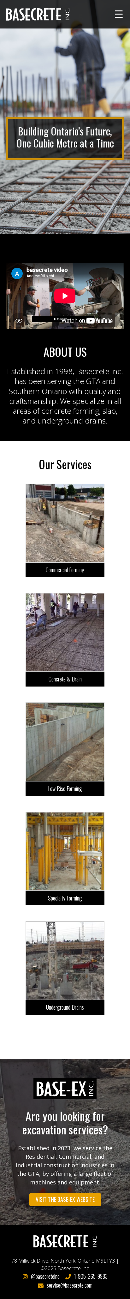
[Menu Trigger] (118, 13)
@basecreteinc (45, 1276)
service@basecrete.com (69, 1285)
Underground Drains (65, 1007)
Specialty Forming (65, 898)
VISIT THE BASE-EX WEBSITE (65, 1199)
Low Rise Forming (65, 788)
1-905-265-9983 (91, 1276)
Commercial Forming (65, 570)
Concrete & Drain (65, 679)
